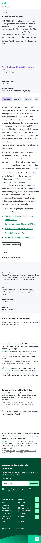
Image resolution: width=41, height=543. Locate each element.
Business (9, 361)
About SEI (5, 508)
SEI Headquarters (24, 508)
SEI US (20, 519)
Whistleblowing (7, 510)
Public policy (6, 363)
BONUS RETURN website (11, 244)
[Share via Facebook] (7, 266)
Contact (4, 521)
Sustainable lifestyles (20, 404)
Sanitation (13, 363)
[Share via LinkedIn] (10, 266)
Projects (7, 7)
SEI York (21, 521)
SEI (3, 7)
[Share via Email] (13, 266)
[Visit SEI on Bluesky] (37, 499)
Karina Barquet (7, 90)
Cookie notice (6, 516)
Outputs (28, 99)
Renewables (13, 453)
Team (36, 99)
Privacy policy (7, 513)
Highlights (17, 99)
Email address (7, 478)
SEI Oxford (22, 513)
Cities (13, 451)
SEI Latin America (24, 510)
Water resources (24, 363)
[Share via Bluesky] (3, 266)
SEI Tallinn (22, 516)
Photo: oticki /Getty (8, 72)
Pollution (35, 361)
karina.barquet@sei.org (22, 90)
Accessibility (6, 519)
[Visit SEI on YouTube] (37, 517)
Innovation (29, 361)
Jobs (3, 502)
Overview (7, 99)
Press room (6, 505)
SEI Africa (21, 502)
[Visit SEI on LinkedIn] (37, 511)
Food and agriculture (18, 361)
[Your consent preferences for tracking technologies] (37, 539)
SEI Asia (21, 505)
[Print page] (17, 266)
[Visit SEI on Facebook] (37, 505)
